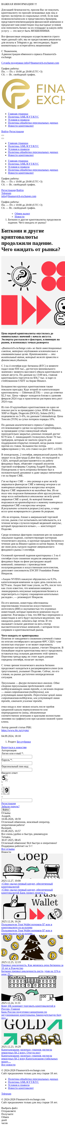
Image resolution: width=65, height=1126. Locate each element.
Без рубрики (24, 741)
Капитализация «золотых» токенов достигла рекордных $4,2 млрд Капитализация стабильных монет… (29, 1058)
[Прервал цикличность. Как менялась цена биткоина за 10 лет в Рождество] (32, 959)
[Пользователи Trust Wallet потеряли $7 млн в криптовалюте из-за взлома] (32, 918)
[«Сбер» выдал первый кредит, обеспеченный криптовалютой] (32, 877)
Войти (5, 131)
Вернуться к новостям (13, 747)
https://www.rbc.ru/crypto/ (15, 730)
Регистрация (16, 131)
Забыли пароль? (10, 806)
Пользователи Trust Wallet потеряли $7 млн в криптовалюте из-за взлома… (26, 932)
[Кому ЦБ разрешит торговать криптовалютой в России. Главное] (32, 999)
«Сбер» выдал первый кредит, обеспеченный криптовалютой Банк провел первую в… (27, 891)
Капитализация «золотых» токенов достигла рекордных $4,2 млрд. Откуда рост (26, 1051)
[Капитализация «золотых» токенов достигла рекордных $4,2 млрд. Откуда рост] (32, 1043)
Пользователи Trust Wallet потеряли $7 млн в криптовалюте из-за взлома (26, 926)
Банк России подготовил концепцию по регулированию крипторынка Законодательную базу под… (31, 1014)
